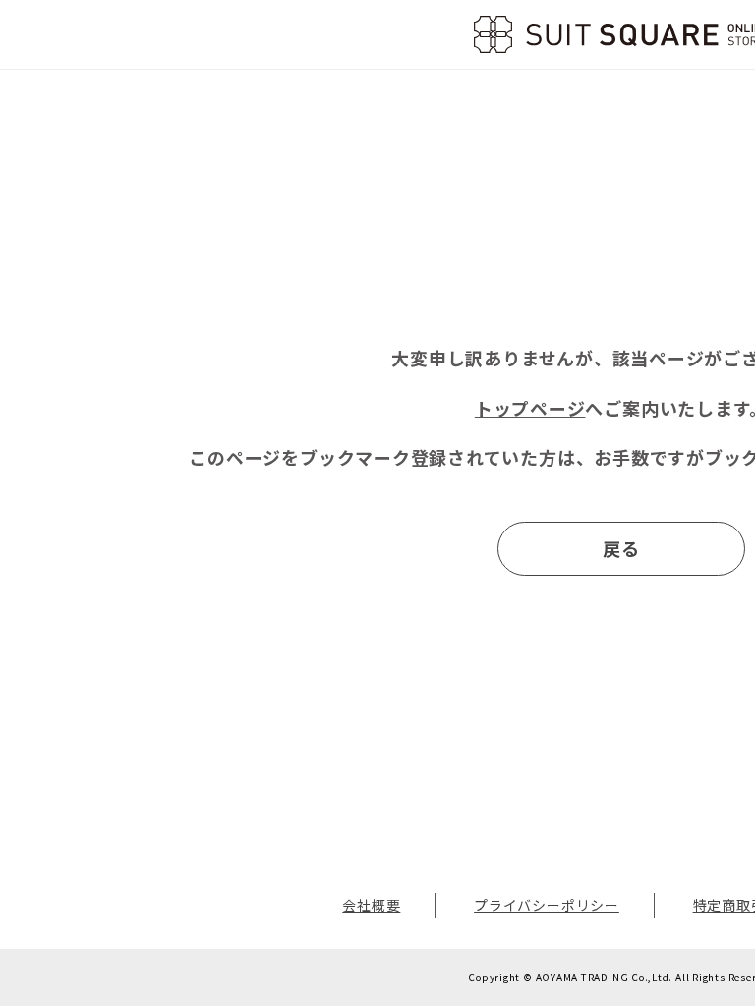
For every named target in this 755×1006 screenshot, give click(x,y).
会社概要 (371, 905)
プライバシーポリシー (546, 905)
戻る (621, 548)
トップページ (530, 407)
